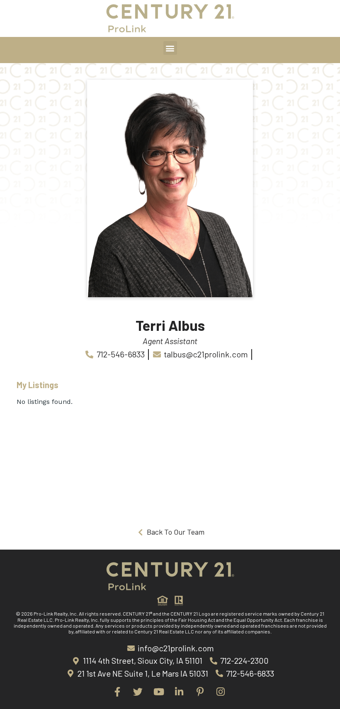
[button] (170, 48)
